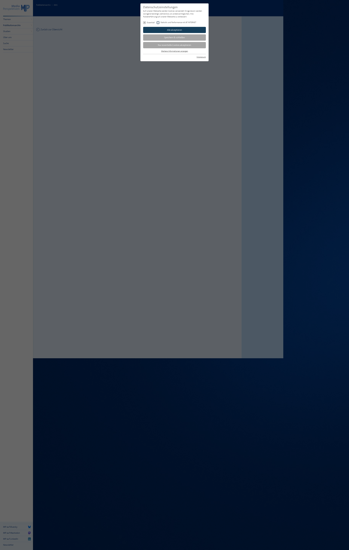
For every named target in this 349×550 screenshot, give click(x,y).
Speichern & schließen (174, 37)
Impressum (201, 57)
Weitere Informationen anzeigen (174, 51)
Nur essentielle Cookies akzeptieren (174, 45)
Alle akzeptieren (174, 30)
